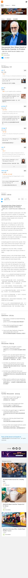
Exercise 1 (3, 65)
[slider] (1, 201)
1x (22, 199)
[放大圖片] (14, 32)
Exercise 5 (3, 392)
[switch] (2, 58)
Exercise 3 (3, 314)
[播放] (2, 199)
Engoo (3, 19)
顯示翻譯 (7, 57)
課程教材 (13, 5)
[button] (14, 166)
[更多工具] (25, 199)
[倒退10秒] (19, 199)
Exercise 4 (3, 342)
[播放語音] (4, 70)
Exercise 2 (3, 193)
